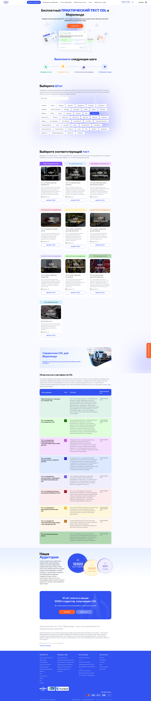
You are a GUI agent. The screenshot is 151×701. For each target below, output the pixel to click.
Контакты (42, 682)
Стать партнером (66, 2)
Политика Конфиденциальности (88, 699)
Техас (79, 129)
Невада (44, 121)
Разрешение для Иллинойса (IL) (64, 666)
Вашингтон (44, 133)
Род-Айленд (97, 125)
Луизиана (78, 113)
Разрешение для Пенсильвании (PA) (65, 660)
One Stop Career (43, 676)
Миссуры (85, 117)
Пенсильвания (85, 125)
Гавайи (85, 109)
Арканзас (70, 105)
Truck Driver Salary (103, 666)
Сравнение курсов (44, 666)
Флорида (66, 109)
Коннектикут (101, 105)
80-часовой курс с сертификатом (86, 675)
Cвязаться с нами (100, 2)
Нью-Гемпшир (54, 121)
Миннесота (65, 117)
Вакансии (42, 671)
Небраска (104, 117)
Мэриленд (94, 113)
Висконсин (70, 133)
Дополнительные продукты (46, 669)
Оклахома (66, 125)
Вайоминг (80, 133)
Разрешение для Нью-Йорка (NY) (65, 664)
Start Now (67, 612)
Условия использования (76, 699)
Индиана (44, 113)
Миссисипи (76, 117)
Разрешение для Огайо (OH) (63, 669)
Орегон (75, 125)
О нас (90, 2)
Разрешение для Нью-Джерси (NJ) (65, 662)
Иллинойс (102, 109)
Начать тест (75, 26)
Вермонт (94, 129)
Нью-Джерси (65, 121)
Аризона (61, 105)
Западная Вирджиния (57, 133)
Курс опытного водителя (84, 662)
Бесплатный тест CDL (62, 657)
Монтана (94, 117)
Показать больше (45, 645)
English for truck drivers (84, 657)
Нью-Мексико (77, 121)
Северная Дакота (46, 125)
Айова (52, 113)
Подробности (84, 612)
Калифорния (80, 105)
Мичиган (55, 117)
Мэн (86, 113)
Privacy (106, 699)
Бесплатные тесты (80, 2)
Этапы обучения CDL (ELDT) (46, 657)
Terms (110, 699)
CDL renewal (102, 669)
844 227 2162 (126, 2)
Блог (41, 673)
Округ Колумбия (55, 109)
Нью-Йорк (88, 121)
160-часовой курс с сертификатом (87, 666)
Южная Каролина (46, 129)
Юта (86, 129)
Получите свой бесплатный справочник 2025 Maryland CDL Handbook (61, 362)
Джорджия (76, 109)
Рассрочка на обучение (50, 2)
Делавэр (44, 109)
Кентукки (68, 113)
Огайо (57, 125)
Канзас (60, 113)
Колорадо (91, 105)
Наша (43, 660)
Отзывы (41, 678)
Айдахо (94, 109)
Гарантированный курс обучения (86, 664)
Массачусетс (45, 117)
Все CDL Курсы (35, 2)
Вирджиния (104, 129)
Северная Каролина (101, 121)
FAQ (41, 680)
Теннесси (70, 129)
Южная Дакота (59, 129)
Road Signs (60, 671)
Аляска (52, 105)
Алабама (44, 105)
